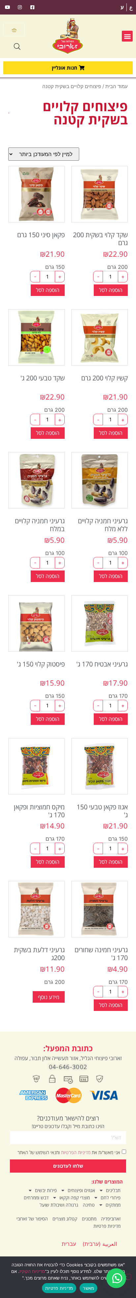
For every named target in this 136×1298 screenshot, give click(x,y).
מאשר (88, 1288)
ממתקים (113, 1205)
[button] (127, 36)
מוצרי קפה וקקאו (74, 1197)
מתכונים (89, 1219)
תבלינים (113, 1190)
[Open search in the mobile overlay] (17, 46)
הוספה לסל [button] (110, 290)
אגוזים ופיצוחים (81, 1190)
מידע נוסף (48, 997)
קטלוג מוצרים (64, 1219)
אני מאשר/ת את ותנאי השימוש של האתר (68, 1152)
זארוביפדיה (110, 1219)
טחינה (89, 1205)
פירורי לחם (110, 1197)
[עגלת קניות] (14, 30)
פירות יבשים (46, 1190)
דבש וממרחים (36, 1197)
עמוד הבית (116, 86)
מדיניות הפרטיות (75, 1152)
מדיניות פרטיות (106, 1226)
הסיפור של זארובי (32, 1219)
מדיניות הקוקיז (32, 1271)
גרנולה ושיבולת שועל (59, 1205)
